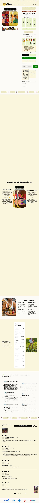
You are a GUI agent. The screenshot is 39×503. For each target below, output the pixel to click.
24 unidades (32, 54)
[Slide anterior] (3, 16)
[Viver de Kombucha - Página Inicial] (7, 4)
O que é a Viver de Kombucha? (26, 81)
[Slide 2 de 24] (6, 28)
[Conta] (33, 4)
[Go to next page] (26, 493)
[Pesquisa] (31, 4)
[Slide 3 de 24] (9, 28)
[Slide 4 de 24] (12, 28)
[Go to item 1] (5, 430)
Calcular (35, 66)
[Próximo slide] (17, 16)
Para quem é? (24, 83)
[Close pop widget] (38, 486)
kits (14, 4)
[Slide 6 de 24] (18, 28)
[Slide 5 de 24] (15, 28)
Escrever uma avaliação (23, 425)
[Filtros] (33, 426)
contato (23, 4)
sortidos (19, 4)
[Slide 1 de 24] (4, 28)
